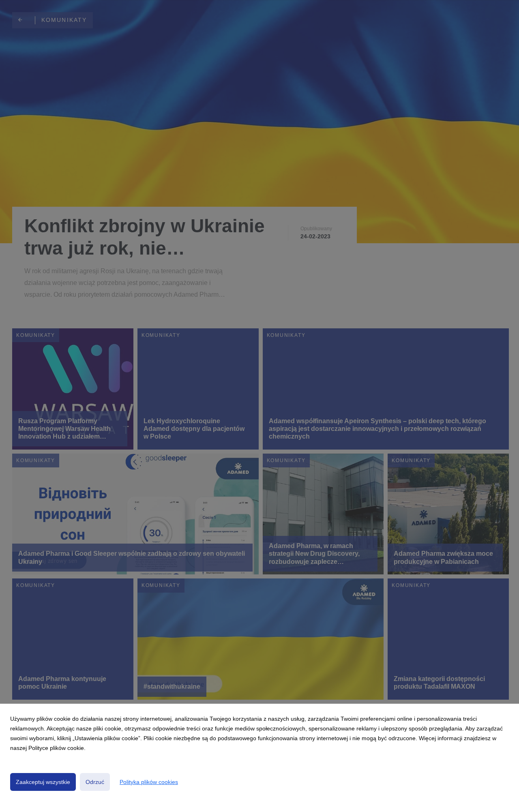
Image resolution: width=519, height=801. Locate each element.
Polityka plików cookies (149, 782)
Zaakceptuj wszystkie (43, 782)
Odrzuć (95, 782)
